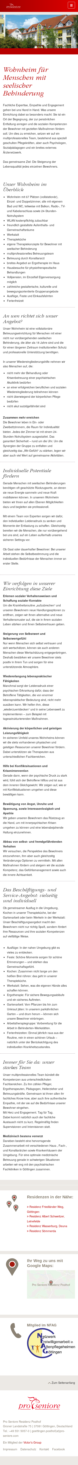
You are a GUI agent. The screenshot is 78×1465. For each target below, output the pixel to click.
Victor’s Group (32, 1442)
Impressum (10, 1449)
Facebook (58, 1449)
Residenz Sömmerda (42, 1231)
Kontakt (44, 1449)
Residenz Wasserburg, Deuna (48, 1226)
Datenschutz (28, 1449)
